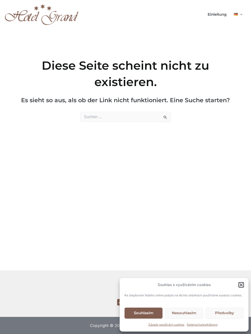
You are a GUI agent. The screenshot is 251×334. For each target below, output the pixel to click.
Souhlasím (143, 313)
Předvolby (224, 313)
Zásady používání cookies (166, 324)
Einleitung (217, 14)
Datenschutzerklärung (202, 324)
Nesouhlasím (184, 313)
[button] (241, 284)
